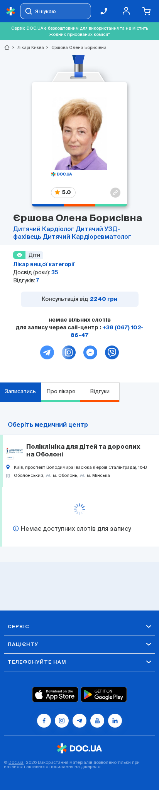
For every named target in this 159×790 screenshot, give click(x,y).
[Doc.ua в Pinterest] (115, 721)
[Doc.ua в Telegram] (79, 721)
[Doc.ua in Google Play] (104, 694)
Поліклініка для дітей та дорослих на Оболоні (83, 451)
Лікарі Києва (27, 47)
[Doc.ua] (10, 11)
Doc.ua (16, 762)
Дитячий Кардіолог (44, 229)
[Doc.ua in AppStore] (55, 694)
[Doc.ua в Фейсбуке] (44, 721)
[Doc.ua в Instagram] (62, 721)
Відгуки (100, 391)
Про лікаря (60, 391)
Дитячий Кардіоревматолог (87, 237)
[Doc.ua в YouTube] (97, 721)
